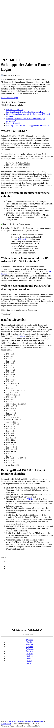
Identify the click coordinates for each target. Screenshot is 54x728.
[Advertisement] (27, 28)
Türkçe (29, 661)
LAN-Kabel (30, 499)
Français (29, 644)
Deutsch (29, 640)
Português (30, 649)
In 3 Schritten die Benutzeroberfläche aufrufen (24, 112)
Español (29, 647)
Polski (29, 658)
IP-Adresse (21, 336)
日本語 (29, 653)
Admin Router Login (9, 98)
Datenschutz (6, 723)
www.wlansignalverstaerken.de (21, 721)
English (29, 642)
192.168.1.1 (23, 239)
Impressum (39, 721)
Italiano (30, 656)
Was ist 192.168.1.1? (14, 110)
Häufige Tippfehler (13, 123)
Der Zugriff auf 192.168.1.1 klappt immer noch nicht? (27, 125)
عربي (29, 663)
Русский (29, 651)
